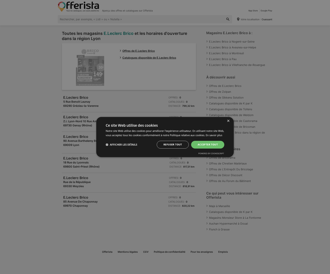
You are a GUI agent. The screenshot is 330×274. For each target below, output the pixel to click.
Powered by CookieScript (211, 153)
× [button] (228, 121)
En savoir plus (214, 135)
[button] (121, 144)
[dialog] (165, 137)
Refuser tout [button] (172, 144)
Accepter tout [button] (208, 144)
